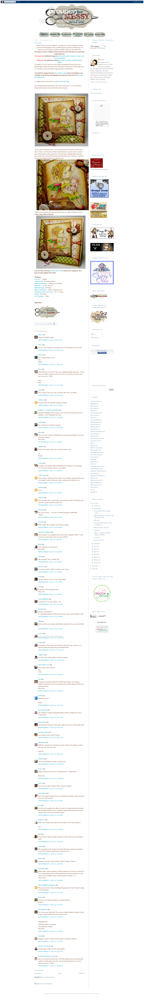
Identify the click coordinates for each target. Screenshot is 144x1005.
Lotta (39, 577)
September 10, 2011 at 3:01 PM (50, 788)
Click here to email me (96, 93)
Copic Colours (94, 415)
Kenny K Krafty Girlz (96, 438)
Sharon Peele (42, 722)
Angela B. (41, 655)
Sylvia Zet (41, 566)
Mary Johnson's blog (60, 73)
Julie (39, 621)
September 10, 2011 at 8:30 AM (50, 737)
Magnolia (92, 445)
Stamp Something (95, 468)
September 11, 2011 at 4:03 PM (50, 864)
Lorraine (40, 522)
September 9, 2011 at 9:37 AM (50, 340)
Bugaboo (92, 410)
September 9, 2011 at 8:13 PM (50, 582)
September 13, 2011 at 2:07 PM (50, 917)
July (95, 546)
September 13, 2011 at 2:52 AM (50, 905)
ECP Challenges (39, 296)
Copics (92, 417)
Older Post (81, 973)
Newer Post (37, 973)
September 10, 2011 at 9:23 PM (50, 842)
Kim (39, 679)
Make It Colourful (95, 448)
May (95, 551)
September (97, 508)
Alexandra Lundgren (44, 532)
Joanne (40, 897)
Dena (39, 432)
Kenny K (92, 436)
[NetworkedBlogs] (102, 351)
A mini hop (97, 530)
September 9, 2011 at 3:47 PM (50, 493)
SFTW (92, 464)
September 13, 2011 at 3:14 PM (50, 931)
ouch (91, 489)
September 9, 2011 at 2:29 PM (50, 483)
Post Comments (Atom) (48, 977)
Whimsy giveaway (95, 485)
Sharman (41, 510)
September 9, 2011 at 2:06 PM (50, 471)
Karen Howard (42, 710)
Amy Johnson (42, 793)
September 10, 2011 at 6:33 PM (50, 829)
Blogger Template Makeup (82, 993)
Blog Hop (43, 324)
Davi (39, 805)
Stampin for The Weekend (97, 471)
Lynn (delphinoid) (43, 599)
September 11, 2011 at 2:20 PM (50, 854)
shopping (92, 492)
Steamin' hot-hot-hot (99, 540)
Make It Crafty (94, 450)
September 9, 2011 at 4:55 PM (50, 505)
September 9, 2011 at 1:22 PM (50, 458)
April (95, 554)
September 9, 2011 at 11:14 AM (50, 395)
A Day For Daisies (95, 401)
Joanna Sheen (94, 434)
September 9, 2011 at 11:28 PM (50, 616)
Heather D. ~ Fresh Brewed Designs (48, 410)
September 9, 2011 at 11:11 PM (50, 604)
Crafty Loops (42, 475)
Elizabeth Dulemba (95, 422)
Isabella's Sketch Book (96, 431)
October (96, 506)
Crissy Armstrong (95, 420)
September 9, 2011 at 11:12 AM (50, 385)
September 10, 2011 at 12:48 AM (51, 660)
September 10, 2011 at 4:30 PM (50, 815)
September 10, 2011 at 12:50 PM (51, 778)
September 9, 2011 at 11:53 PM (50, 629)
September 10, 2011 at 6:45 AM (50, 727)
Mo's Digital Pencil (95, 452)
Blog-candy (93, 408)
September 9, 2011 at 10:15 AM (50, 350)
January (96, 562)
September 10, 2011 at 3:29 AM (50, 705)
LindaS (40, 846)
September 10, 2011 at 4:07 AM (50, 717)
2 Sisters (36, 294)
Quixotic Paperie (51, 324)
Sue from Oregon (43, 732)
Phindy (92, 459)
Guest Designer (94, 424)
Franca (40, 769)
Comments (95, 337)
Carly (40, 390)
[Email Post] (53, 323)
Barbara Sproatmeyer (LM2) (46, 956)
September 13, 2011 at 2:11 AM (50, 892)
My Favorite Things (95, 455)
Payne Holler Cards (43, 665)
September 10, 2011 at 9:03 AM (50, 754)
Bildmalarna (93, 403)
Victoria (40, 422)
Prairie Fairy (93, 461)
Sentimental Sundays (95, 466)
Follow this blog (102, 352)
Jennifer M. (41, 820)
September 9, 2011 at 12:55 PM (50, 427)
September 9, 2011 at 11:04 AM (50, 364)
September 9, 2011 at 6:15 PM (50, 562)
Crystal (40, 463)
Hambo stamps (94, 427)
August (96, 543)
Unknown (41, 400)
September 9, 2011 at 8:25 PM (50, 594)
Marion (40, 355)
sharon (40, 858)
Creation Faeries (94, 993)
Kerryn (40, 783)
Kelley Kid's (37, 285)
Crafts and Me (38, 281)
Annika (102, 59)
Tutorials (92, 478)
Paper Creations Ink (40, 290)
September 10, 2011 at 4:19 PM (50, 801)
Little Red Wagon (39, 288)
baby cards (93, 487)
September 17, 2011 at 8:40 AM (50, 966)
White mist (96, 520)
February (96, 560)
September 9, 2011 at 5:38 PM (50, 527)
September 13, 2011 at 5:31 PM (50, 941)
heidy (39, 544)
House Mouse (94, 429)
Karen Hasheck (42, 909)
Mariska (40, 446)
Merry (40, 345)
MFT (91, 443)
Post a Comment (38, 970)
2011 (93, 503)
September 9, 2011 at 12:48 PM (50, 417)
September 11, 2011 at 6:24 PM (50, 880)
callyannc (41, 759)
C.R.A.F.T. (37, 279)
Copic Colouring (94, 413)
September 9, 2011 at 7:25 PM (50, 572)
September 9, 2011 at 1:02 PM (50, 442)
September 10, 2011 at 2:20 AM (50, 691)
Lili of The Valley (95, 441)
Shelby (40, 696)
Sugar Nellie (93, 473)
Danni (40, 556)
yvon (39, 587)
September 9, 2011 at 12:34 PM (50, 405)
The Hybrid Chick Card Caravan (44, 292)
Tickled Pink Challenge (96, 475)
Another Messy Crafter (59, 993)
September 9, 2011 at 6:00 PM (50, 539)
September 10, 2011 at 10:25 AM (51, 764)
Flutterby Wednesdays (40, 283)
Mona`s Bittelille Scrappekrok (46, 885)
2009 (93, 569)
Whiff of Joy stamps (95, 480)
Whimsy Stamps (94, 482)
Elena (40, 369)
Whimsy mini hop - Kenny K (101, 527)
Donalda (40, 609)
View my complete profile (98, 82)
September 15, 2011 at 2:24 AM (50, 951)
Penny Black (93, 457)
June (95, 549)
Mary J (40, 335)
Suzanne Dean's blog (56, 271)
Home (59, 973)
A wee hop (38, 43)
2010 (93, 566)
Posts (94, 334)
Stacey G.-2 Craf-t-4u (44, 946)
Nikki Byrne (41, 742)
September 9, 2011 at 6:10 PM (50, 552)
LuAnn (40, 633)
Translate (102, 48)
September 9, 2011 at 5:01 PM (50, 517)
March (96, 557)
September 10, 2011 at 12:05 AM (51, 638)
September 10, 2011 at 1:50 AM (50, 674)
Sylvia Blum (41, 868)
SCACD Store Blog (63, 81)
